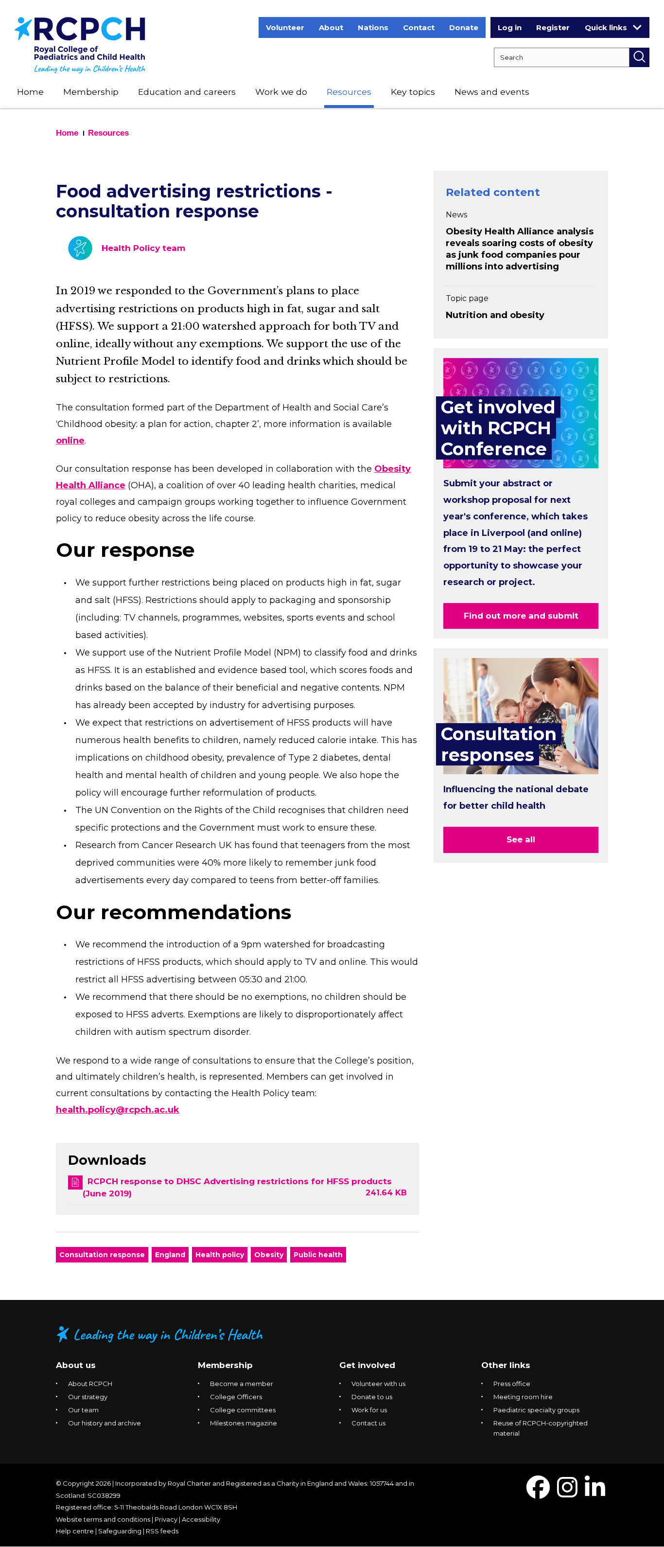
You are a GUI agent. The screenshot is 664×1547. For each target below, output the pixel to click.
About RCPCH (90, 1383)
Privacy (166, 1519)
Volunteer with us (378, 1383)
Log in (510, 27)
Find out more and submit (521, 616)
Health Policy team (143, 248)
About (331, 27)
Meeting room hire (523, 1397)
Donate (463, 27)
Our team (83, 1410)
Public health (318, 1254)
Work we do (281, 92)
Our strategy (87, 1397)
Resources (349, 92)
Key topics (413, 92)
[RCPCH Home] (80, 44)
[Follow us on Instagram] (567, 1493)
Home (30, 92)
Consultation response (102, 1254)
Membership (91, 92)
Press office (511, 1383)
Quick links (606, 27)
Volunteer (285, 27)
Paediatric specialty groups (536, 1410)
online (70, 440)
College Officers (236, 1397)
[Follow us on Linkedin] (595, 1493)
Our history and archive (104, 1423)
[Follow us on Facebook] (538, 1493)
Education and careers (187, 92)
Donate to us (371, 1397)
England (170, 1254)
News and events (491, 92)
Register (553, 27)
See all (521, 839)
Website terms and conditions (103, 1519)
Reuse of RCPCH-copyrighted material (540, 1428)
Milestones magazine (243, 1423)
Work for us (369, 1410)
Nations (373, 27)
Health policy (219, 1254)
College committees (243, 1410)
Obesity (268, 1254)
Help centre (75, 1531)
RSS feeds (162, 1531)
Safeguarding (119, 1531)
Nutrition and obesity (495, 315)
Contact (419, 27)
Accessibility (201, 1519)
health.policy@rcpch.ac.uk (117, 1109)
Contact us (368, 1423)
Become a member (241, 1383)
